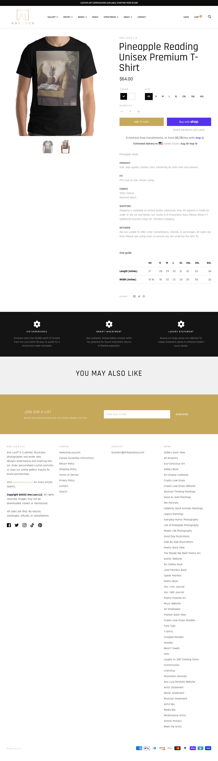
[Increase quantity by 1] (138, 111)
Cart (197, 17)
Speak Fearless (173, 575)
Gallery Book (171, 469)
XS (148, 96)
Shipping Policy (68, 469)
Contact (142, 17)
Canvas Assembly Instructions (76, 458)
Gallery (52, 17)
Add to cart (141, 122)
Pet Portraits (171, 503)
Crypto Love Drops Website (179, 486)
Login (186, 17)
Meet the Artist (173, 726)
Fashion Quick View (175, 615)
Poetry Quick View (174, 547)
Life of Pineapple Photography (181, 525)
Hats (166, 654)
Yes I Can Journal (174, 587)
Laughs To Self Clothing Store (181, 659)
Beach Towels (172, 648)
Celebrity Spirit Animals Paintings (183, 508)
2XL (184, 96)
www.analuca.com (23, 482)
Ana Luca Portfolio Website (179, 682)
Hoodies (168, 642)
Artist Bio (169, 704)
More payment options (189, 129)
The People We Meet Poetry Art (182, 553)
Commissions (171, 665)
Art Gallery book (173, 564)
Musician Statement (175, 698)
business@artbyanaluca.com (128, 452)
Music (95, 17)
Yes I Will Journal (174, 592)
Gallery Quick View (174, 452)
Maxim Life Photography (178, 531)
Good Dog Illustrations (177, 536)
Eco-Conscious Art (174, 463)
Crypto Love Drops (174, 480)
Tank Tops (170, 626)
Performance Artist (175, 715)
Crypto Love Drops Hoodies (179, 620)
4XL (202, 96)
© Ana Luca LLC (13, 748)
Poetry (66, 17)
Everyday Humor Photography (181, 519)
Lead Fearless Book (175, 570)
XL (176, 96)
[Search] (209, 17)
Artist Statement (174, 687)
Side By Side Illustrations (178, 542)
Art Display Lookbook (176, 475)
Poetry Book (171, 581)
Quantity (126, 105)
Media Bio (169, 710)
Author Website (173, 559)
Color (124, 89)
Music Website (172, 603)
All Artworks (171, 458)
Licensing (169, 670)
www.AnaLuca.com (69, 452)
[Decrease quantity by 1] (122, 111)
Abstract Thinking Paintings (179, 491)
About (127, 17)
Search (63, 491)
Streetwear (110, 17)
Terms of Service (69, 475)
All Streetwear (172, 609)
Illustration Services (175, 676)
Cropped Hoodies (174, 637)
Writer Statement (174, 693)
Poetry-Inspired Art (175, 598)
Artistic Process (173, 721)
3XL (193, 96)
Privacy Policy (67, 480)
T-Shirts (168, 631)
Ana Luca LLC (129, 37)
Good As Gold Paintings (177, 497)
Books (81, 17)
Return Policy (66, 463)
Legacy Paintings (173, 514)
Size (148, 89)
